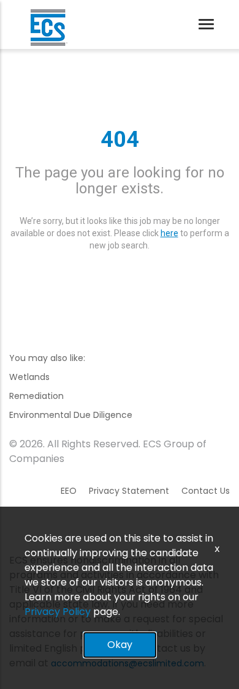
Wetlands (29, 377)
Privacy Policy (58, 612)
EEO (69, 491)
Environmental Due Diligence (70, 415)
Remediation (36, 396)
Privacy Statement (129, 491)
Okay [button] (119, 645)
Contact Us (205, 491)
